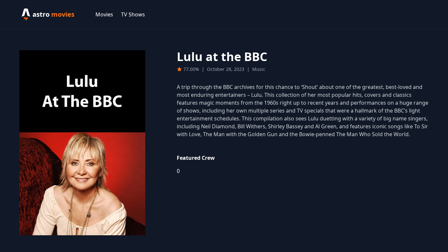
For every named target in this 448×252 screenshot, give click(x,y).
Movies (104, 14)
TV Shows (133, 14)
